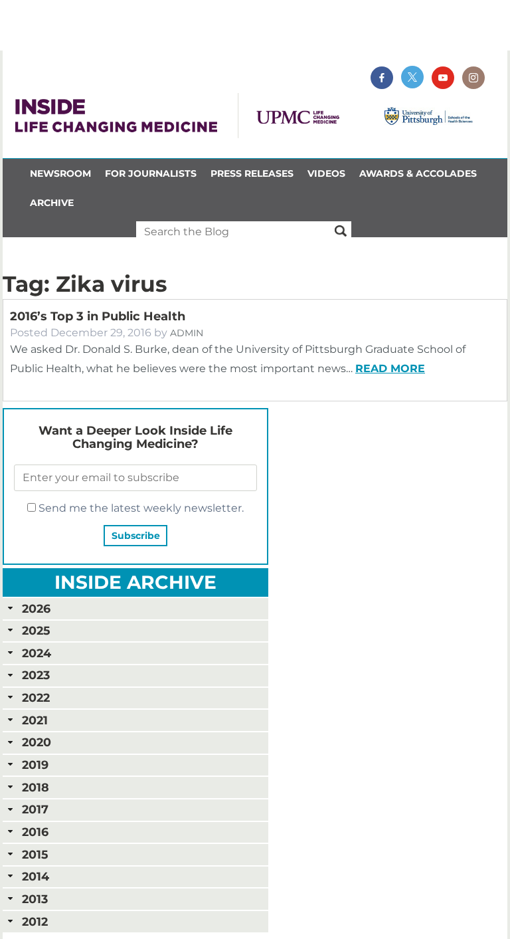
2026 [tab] (36, 608)
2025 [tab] (36, 630)
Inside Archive (135, 582)
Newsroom (60, 173)
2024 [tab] (36, 653)
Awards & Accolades (418, 173)
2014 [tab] (35, 876)
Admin (186, 333)
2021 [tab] (35, 720)
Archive (52, 203)
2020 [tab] (36, 742)
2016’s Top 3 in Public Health (97, 316)
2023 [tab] (36, 675)
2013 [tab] (35, 899)
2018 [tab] (35, 787)
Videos (326, 173)
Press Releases (252, 173)
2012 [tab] (35, 921)
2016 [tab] (35, 832)
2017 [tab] (35, 809)
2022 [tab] (36, 697)
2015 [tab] (35, 854)
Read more (390, 368)
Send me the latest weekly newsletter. (140, 508)
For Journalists (151, 173)
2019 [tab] (35, 765)
